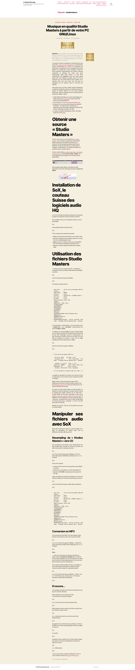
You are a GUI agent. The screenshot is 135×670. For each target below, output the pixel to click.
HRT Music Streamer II (61, 385)
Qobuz (64, 112)
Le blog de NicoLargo (29, 2)
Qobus (70, 146)
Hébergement (85, 2)
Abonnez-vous (67, 2)
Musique (63, 22)
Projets (94, 3)
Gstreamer (57, 22)
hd (54, 659)
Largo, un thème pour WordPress (99, 2)
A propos (60, 2)
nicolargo (60, 38)
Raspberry (104, 3)
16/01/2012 (67, 38)
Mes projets (72, 3)
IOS (90, 2)
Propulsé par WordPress (55, 667)
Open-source (69, 22)
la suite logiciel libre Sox (73, 102)
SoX (53, 215)
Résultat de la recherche (101, 5)
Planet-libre (77, 22)
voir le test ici (65, 99)
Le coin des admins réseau (62, 3)
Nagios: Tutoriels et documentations (83, 3)
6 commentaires (76, 38)
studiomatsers (65, 659)
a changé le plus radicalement (66, 65)
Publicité (99, 3)
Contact (73, 2)
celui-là (76, 655)
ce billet (69, 655)
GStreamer (78, 2)
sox (61, 659)
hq (55, 659)
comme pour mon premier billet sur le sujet (65, 396)
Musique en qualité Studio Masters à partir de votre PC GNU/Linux (67, 30)
